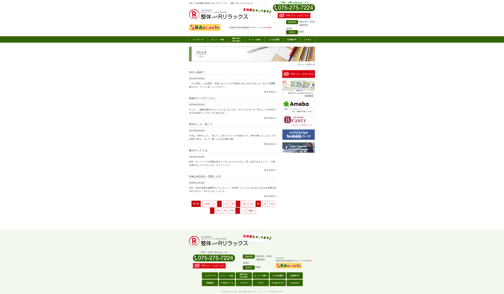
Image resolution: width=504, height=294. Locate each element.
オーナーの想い (255, 39)
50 (225, 210)
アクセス (307, 39)
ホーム (198, 39)
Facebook (295, 283)
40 (218, 210)
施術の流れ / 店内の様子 (236, 39)
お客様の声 (292, 39)
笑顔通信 (210, 283)
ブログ (261, 283)
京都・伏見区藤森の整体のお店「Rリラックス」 (251, 292)
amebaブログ (278, 283)
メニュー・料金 (218, 39)
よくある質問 (274, 39)
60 (232, 210)
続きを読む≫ (270, 92)
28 (244, 204)
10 (226, 204)
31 (265, 204)
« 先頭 (207, 204)
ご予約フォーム (227, 283)
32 (272, 204)
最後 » (251, 210)
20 (233, 204)
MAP (269, 27)
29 (251, 204)
